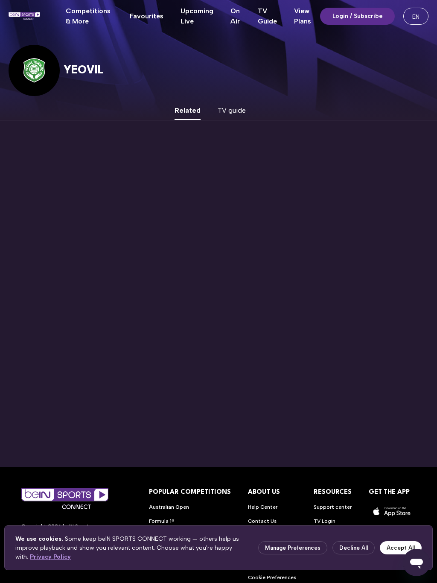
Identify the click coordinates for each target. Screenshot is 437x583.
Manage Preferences (292, 548)
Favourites (146, 16)
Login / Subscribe (357, 16)
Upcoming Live (197, 16)
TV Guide (267, 16)
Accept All (401, 548)
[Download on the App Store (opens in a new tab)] (392, 511)
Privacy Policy (50, 556)
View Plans (302, 16)
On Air (235, 16)
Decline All (353, 548)
